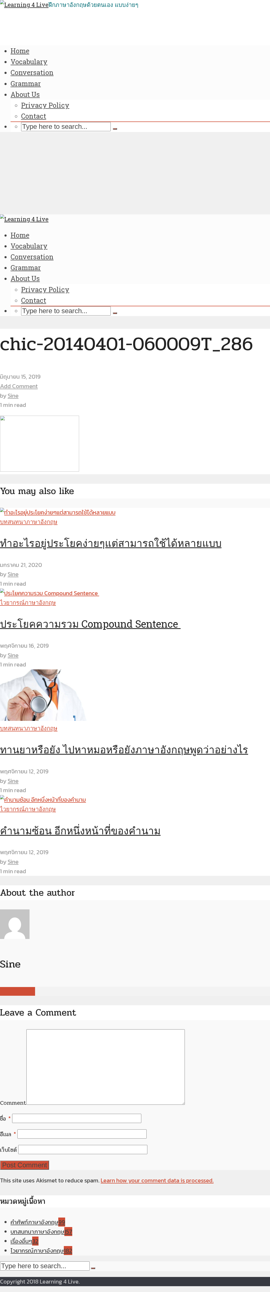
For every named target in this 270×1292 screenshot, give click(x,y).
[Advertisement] (135, 175)
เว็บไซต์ (8, 1149)
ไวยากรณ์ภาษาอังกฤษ (28, 602)
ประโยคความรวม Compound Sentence (90, 623)
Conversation (32, 72)
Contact (33, 115)
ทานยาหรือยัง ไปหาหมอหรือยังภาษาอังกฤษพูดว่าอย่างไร (124, 749)
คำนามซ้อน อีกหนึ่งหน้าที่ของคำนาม (80, 830)
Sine (13, 395)
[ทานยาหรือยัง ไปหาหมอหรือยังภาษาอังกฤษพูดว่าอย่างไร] (45, 719)
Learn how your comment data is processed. (157, 1180)
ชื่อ (5, 1118)
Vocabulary (29, 61)
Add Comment (19, 386)
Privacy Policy (45, 105)
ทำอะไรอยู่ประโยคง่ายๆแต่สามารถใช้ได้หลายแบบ (110, 542)
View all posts (17, 991)
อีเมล (8, 1134)
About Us (25, 94)
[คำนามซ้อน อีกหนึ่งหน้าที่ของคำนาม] (43, 799)
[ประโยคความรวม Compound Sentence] (49, 593)
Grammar (26, 83)
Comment (13, 1102)
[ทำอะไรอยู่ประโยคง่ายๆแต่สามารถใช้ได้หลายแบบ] (57, 512)
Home (20, 50)
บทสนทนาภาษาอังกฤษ (28, 521)
